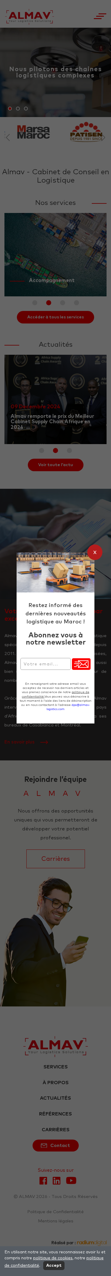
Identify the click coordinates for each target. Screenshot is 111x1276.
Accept (54, 1265)
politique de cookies (53, 1258)
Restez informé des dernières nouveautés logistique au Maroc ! (55, 613)
